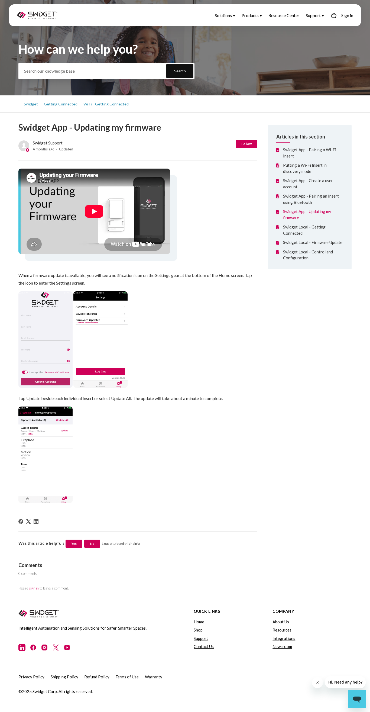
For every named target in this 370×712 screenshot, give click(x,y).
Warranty (153, 676)
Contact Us (204, 646)
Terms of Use (127, 676)
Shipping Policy (64, 676)
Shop (198, 629)
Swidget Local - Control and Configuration (308, 254)
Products (250, 15)
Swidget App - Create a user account (308, 183)
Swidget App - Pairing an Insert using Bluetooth (311, 199)
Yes (74, 544)
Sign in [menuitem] (347, 15)
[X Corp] (28, 521)
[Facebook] (20, 521)
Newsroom (282, 646)
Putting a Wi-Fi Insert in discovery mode (305, 168)
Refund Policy (96, 676)
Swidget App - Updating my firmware (307, 214)
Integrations (283, 638)
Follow (246, 144)
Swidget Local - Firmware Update (312, 242)
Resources (281, 629)
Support (313, 15)
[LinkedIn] (36, 521)
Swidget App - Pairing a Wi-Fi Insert (309, 152)
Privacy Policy (31, 676)
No (92, 544)
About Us (280, 621)
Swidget (31, 104)
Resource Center (283, 15)
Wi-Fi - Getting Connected (106, 104)
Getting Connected (60, 104)
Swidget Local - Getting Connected (304, 230)
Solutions (223, 15)
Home (199, 621)
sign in (34, 588)
